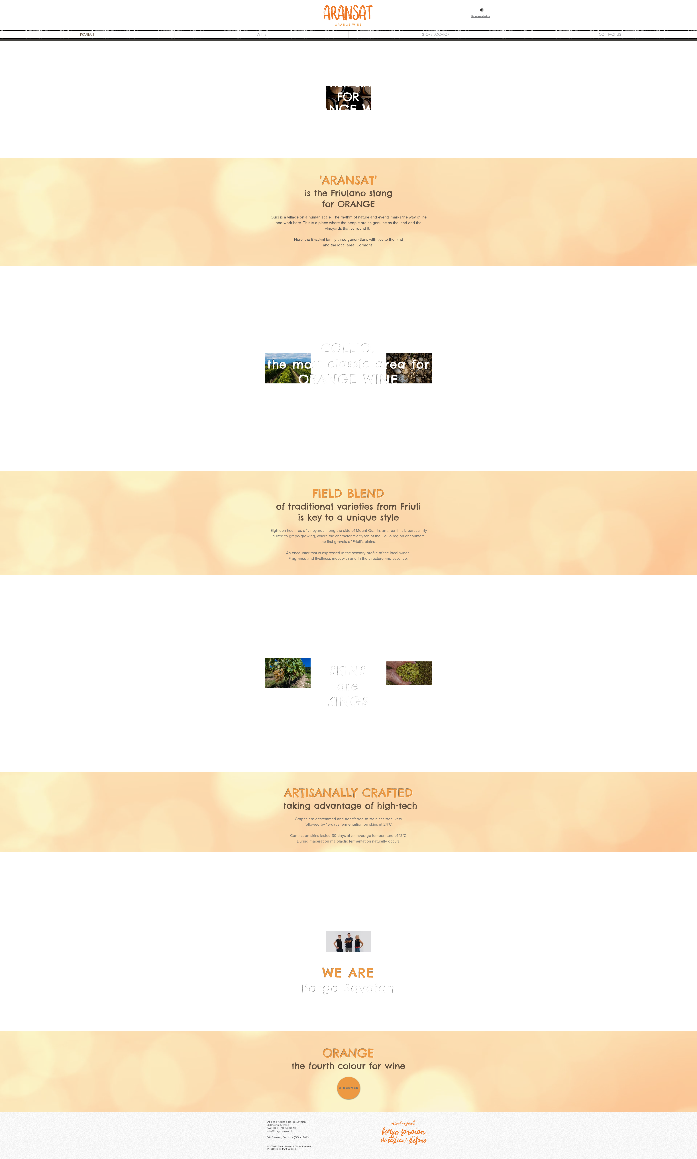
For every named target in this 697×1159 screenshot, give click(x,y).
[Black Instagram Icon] (482, 10)
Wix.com (292, 1149)
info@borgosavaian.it (279, 1131)
